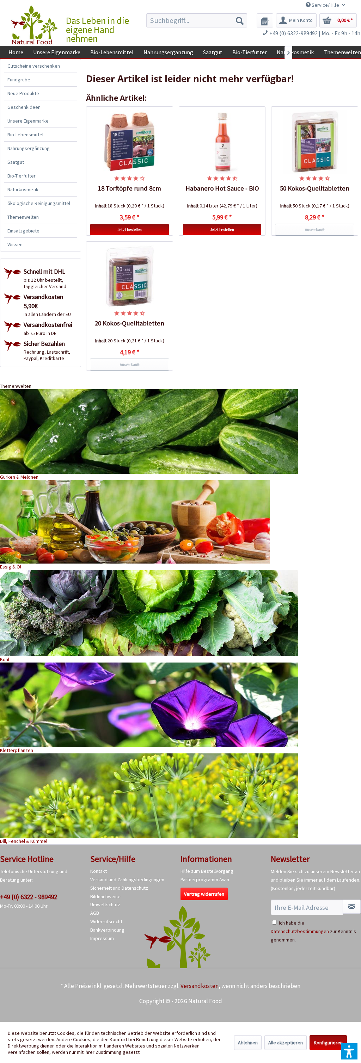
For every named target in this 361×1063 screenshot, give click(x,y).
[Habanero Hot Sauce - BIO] (222, 142)
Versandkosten (199, 986)
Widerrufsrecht (106, 921)
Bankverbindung (107, 930)
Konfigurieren (328, 1042)
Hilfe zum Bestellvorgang (206, 871)
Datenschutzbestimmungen (300, 931)
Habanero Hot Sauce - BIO (222, 188)
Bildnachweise (105, 896)
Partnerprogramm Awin (204, 879)
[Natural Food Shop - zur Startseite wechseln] (35, 25)
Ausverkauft (315, 229)
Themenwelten (23, 217)
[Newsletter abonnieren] (352, 907)
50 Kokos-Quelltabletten (314, 188)
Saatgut (15, 162)
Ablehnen (248, 1042)
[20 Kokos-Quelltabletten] (129, 277)
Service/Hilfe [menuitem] (325, 5)
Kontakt (98, 871)
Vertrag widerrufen (204, 894)
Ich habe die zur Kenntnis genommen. (313, 931)
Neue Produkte (23, 93)
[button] (349, 1051)
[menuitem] (196, 20)
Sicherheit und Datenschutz (119, 888)
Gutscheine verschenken (33, 66)
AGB (94, 913)
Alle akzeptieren (285, 1042)
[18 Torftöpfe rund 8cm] (129, 142)
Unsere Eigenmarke (28, 121)
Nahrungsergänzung (28, 148)
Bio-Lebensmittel (25, 134)
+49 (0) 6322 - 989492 (28, 897)
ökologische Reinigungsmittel (38, 203)
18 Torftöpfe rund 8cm (129, 188)
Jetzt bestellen (130, 229)
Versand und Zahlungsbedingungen (127, 879)
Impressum (102, 938)
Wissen (15, 244)
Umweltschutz (105, 904)
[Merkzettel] (265, 20)
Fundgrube (18, 79)
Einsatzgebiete (23, 231)
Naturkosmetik (22, 189)
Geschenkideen (24, 107)
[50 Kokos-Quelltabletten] (314, 142)
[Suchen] (239, 20)
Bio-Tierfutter (21, 176)
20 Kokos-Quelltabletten (129, 323)
